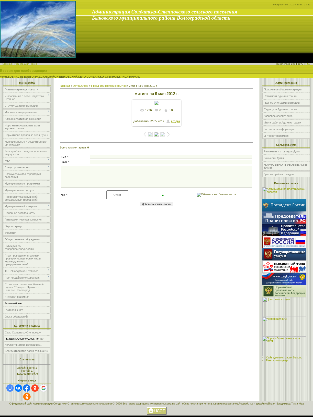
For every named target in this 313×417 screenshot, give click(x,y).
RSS (308, 63)
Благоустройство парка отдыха (24, 350)
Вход (34, 63)
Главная (7, 63)
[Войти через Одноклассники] (27, 396)
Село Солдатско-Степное (21, 332)
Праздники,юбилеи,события (22, 338)
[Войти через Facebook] (26, 388)
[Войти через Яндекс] (35, 388)
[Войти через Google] (43, 388)
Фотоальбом (80, 85)
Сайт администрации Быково (284, 357)
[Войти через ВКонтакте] (18, 388)
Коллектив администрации (21, 344)
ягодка (175, 121)
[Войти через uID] (10, 388)
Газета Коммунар (277, 360)
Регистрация (21, 63)
